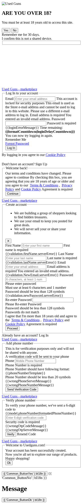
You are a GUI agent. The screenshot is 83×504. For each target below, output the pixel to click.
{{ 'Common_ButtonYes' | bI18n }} (25, 473)
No (14, 30)
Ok (9, 462)
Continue (12, 193)
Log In (11, 148)
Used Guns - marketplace (19, 89)
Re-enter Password (18, 300)
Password (58, 119)
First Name (13, 245)
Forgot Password (17, 143)
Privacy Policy (53, 320)
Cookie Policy (56, 155)
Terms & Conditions (44, 185)
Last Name (65, 254)
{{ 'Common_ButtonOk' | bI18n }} (24, 500)
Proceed (12, 328)
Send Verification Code (21, 389)
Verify (10, 434)
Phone (9, 361)
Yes (6, 30)
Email (9, 99)
